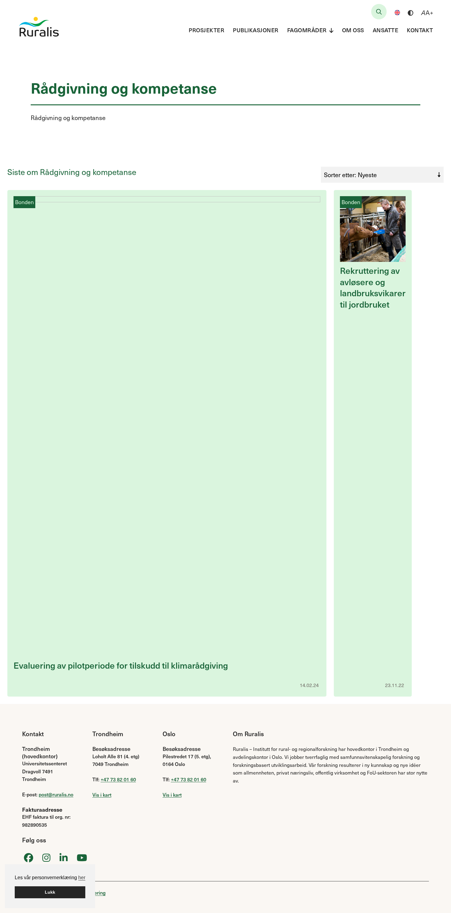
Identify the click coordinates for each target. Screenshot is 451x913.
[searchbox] (379, 11)
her (81, 877)
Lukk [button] (50, 892)
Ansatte (386, 30)
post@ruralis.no (56, 794)
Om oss (353, 30)
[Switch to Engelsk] (397, 12)
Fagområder (307, 30)
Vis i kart (101, 794)
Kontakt (420, 30)
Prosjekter (206, 30)
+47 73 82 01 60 (118, 779)
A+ (427, 12)
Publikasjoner (256, 30)
